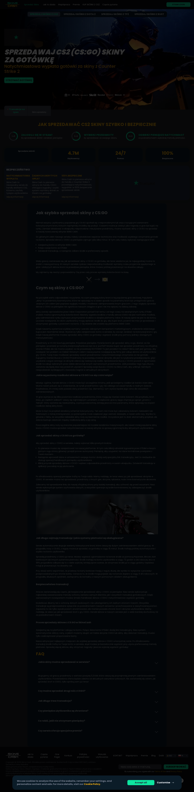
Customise (163, 782)
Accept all (141, 782)
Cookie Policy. (92, 784)
